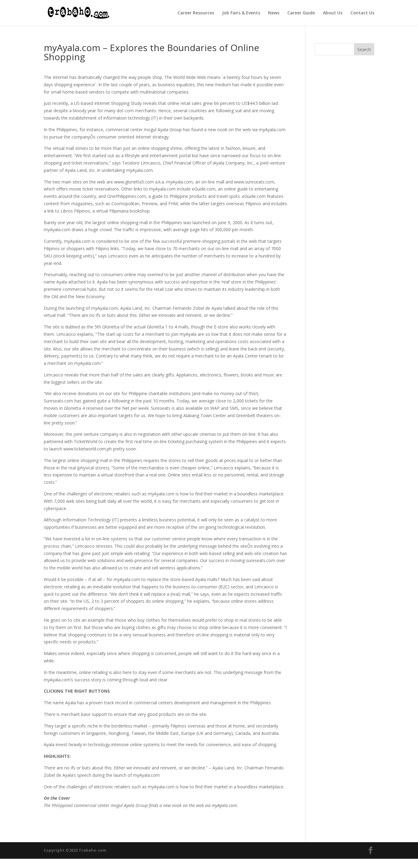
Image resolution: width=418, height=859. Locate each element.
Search (364, 49)
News (273, 13)
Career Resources (195, 13)
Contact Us (362, 13)
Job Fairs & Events (241, 13)
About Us (332, 13)
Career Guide (301, 13)
